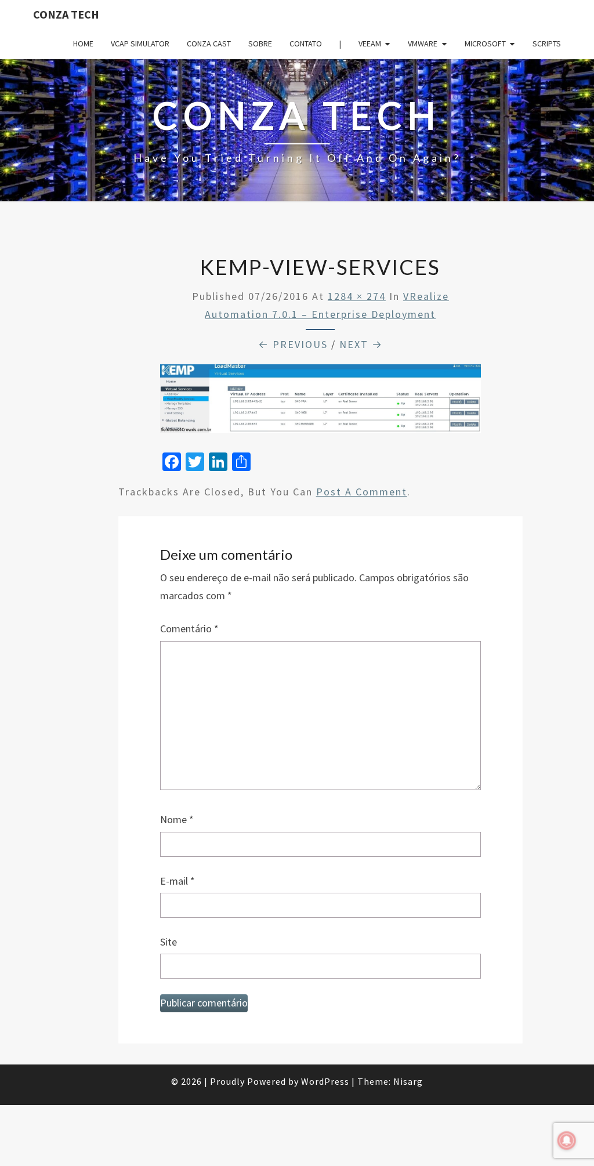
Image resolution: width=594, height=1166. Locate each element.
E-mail (177, 881)
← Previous (293, 344)
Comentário (189, 628)
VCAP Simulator (140, 43)
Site (168, 941)
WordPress (325, 1081)
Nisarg (408, 1081)
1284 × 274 (357, 296)
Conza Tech (66, 14)
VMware (422, 43)
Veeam (369, 43)
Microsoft (485, 43)
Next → (361, 344)
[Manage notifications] (566, 1140)
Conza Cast (209, 43)
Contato (305, 43)
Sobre (260, 43)
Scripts (547, 43)
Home (83, 43)
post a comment (361, 491)
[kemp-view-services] (320, 402)
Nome (177, 819)
